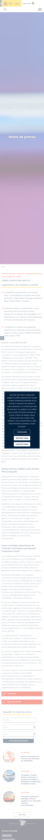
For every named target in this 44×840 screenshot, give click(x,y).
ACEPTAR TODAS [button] (22, 444)
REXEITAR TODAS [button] (22, 438)
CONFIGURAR (22, 432)
